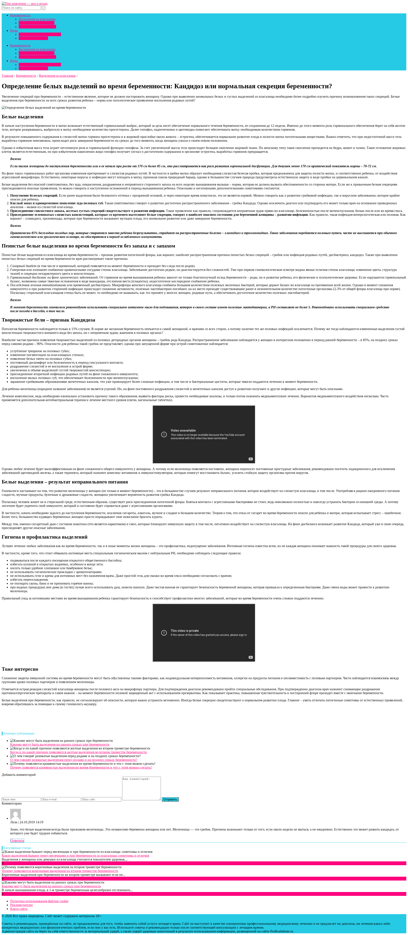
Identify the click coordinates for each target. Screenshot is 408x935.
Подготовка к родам (33, 38)
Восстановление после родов (40, 34)
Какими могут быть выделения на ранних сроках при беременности (59, 744)
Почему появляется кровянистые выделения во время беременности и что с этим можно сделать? (81, 767)
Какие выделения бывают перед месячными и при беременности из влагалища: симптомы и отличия (75, 855)
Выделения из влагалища (37, 19)
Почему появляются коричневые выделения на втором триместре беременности (60, 871)
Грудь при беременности (36, 23)
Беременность (20, 15)
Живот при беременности (37, 27)
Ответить (17, 840)
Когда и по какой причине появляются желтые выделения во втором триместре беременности (78, 752)
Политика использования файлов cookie (39, 901)
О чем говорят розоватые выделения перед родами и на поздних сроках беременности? (73, 760)
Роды (14, 30)
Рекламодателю (21, 905)
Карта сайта (18, 909)
